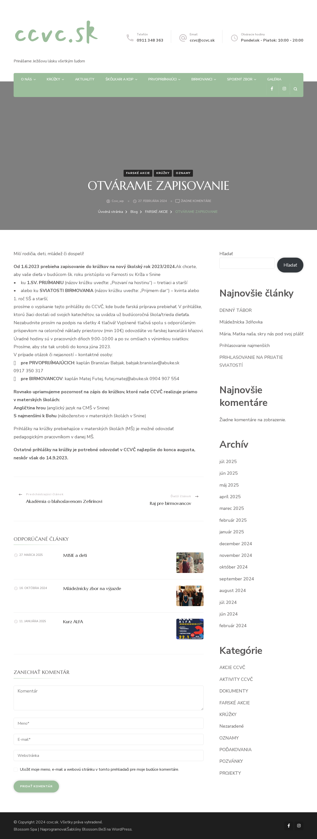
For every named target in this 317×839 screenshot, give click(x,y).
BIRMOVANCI (201, 79)
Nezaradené (231, 726)
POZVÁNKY (231, 761)
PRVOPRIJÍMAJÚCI (162, 79)
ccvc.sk (56, 32)
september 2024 (236, 579)
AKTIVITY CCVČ (236, 679)
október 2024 (233, 567)
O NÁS (26, 79)
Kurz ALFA (73, 621)
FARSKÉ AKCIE (138, 173)
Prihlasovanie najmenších (244, 345)
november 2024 (235, 555)
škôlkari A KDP (119, 79)
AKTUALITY (84, 79)
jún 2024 (228, 614)
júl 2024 (228, 602)
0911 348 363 (150, 40)
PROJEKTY (230, 773)
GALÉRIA (274, 79)
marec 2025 (231, 508)
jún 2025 (228, 473)
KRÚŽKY (53, 79)
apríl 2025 (230, 497)
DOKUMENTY (233, 691)
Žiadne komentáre (196, 201)
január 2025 (231, 532)
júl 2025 (228, 462)
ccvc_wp (118, 201)
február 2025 (233, 520)
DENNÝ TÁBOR (235, 310)
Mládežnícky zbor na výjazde (92, 588)
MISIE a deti (75, 555)
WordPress (122, 829)
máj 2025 (229, 485)
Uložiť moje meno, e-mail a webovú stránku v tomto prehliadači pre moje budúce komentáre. (99, 769)
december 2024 (235, 544)
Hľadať (226, 254)
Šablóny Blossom (82, 829)
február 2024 (233, 626)
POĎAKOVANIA (235, 750)
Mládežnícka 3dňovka (241, 322)
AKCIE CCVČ (232, 667)
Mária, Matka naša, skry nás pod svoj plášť (261, 334)
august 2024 (232, 590)
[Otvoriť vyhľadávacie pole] (295, 89)
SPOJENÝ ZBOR (239, 79)
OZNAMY (183, 173)
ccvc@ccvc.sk (202, 40)
